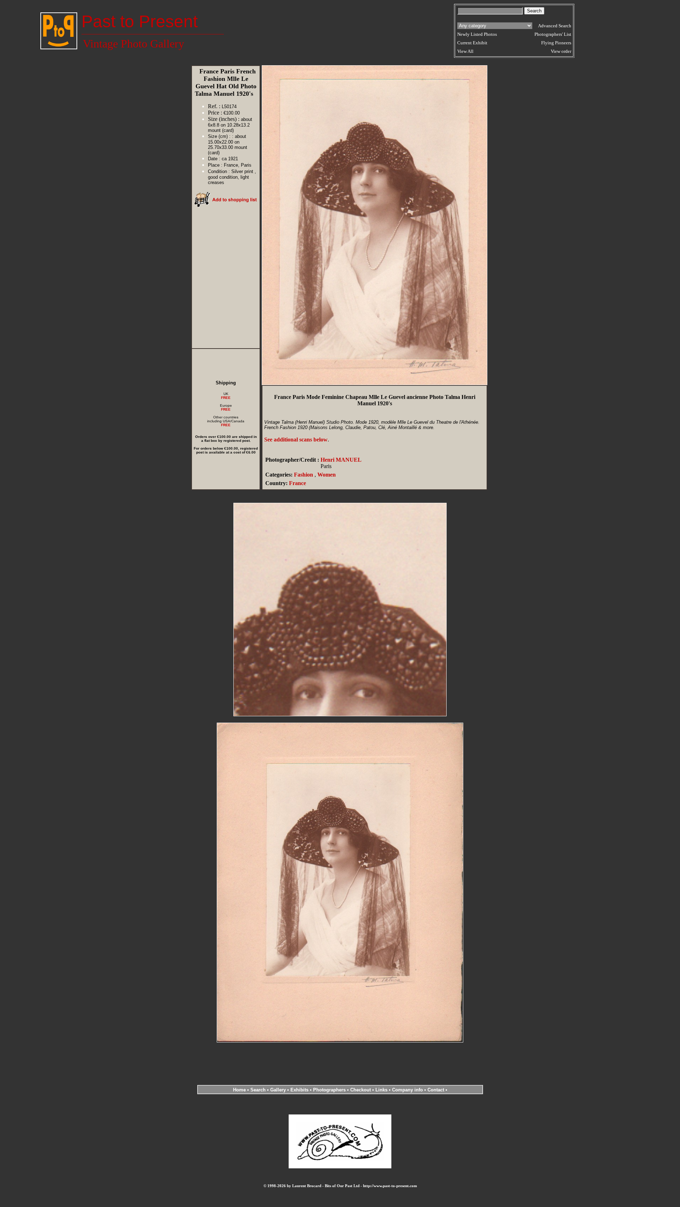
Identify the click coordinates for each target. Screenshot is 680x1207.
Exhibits (299, 1089)
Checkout (360, 1089)
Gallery (278, 1089)
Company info (408, 1089)
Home (239, 1089)
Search (258, 1089)
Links (381, 1089)
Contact (435, 1089)
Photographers (329, 1089)
